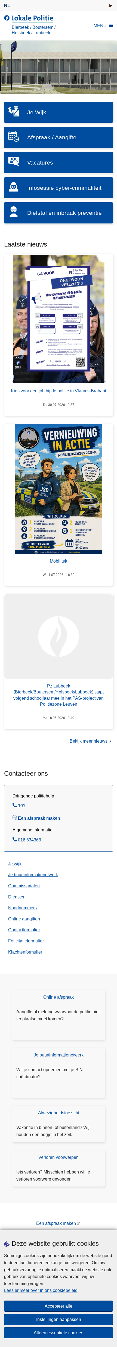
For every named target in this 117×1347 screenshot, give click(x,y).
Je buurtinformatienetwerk (33, 874)
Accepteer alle (58, 1306)
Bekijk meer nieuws (88, 741)
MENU (100, 25)
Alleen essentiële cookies (58, 1332)
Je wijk (14, 864)
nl (7, 5)
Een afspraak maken (39, 818)
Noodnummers (22, 908)
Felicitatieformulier (26, 941)
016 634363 (29, 841)
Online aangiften (24, 919)
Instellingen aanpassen (58, 1319)
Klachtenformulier (25, 952)
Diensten (17, 897)
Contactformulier (24, 930)
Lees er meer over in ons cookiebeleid (41, 1290)
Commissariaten (24, 886)
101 (21, 806)
